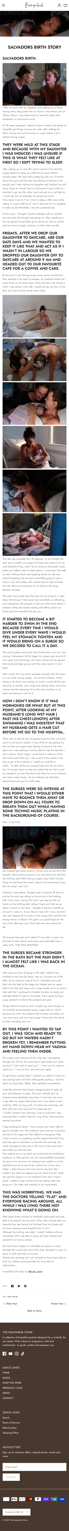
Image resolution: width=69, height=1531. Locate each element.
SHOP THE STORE (12, 1383)
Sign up (11, 1477)
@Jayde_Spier (35, 1271)
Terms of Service (11, 1422)
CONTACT (8, 1398)
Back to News (35, 1310)
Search (6, 1417)
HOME (6, 1372)
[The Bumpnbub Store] (34, 5)
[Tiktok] (23, 1354)
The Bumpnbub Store (18, 1520)
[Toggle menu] (3, 5)
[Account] (58, 5)
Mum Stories (13, 1296)
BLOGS (6, 1378)
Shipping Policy (11, 1433)
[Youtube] (10, 1354)
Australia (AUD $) (14, 1512)
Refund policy (10, 1428)
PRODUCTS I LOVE (12, 1388)
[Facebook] (4, 1354)
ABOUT (6, 1393)
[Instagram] (16, 1354)
